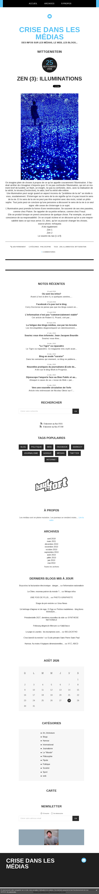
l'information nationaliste (73, 586)
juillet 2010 (51, 558)
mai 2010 (51, 563)
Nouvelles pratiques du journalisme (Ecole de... (51, 367)
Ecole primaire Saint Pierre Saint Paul (63, 638)
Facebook (62, 447)
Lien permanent (19, 247)
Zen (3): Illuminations (49, 79)
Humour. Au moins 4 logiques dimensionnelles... (44, 644)
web (49, 447)
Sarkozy (77, 447)
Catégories (79, 4)
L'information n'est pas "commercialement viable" (51, 315)
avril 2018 (51, 539)
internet (51, 460)
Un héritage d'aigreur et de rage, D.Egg (36, 609)
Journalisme (48, 748)
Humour (46, 741)
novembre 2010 (51, 547)
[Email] (49, 16)
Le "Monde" (48, 752)
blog (23, 447)
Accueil (33, 4)
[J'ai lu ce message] (97, 890)
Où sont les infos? (51, 294)
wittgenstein (80, 247)
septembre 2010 (51, 552)
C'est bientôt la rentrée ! (34, 638)
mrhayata (56, 224)
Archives (49, 4)
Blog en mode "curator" (51, 356)
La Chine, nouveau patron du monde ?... (44, 591)
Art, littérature (49, 733)
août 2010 (51, 555)
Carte (51, 790)
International (48, 745)
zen (60, 247)
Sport (45, 772)
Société (46, 768)
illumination (68, 247)
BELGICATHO (71, 632)
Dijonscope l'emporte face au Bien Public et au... (51, 377)
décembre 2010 (51, 544)
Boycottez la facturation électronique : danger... (39, 586)
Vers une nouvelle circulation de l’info (51, 387)
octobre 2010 (51, 549)
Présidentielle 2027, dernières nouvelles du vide (44, 618)
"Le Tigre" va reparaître (51, 346)
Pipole (45, 760)
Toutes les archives (51, 567)
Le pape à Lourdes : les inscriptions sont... (43, 632)
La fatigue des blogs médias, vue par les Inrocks (51, 325)
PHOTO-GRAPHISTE (63, 597)
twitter (74, 453)
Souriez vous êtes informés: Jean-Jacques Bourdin (51, 335)
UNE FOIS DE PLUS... (40, 597)
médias (60, 453)
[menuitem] (33, 3)
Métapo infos (70, 591)
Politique (46, 764)
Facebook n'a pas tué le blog (51, 304)
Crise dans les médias (49, 33)
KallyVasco (65, 626)
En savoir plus (11, 892)
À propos (66, 4)
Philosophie (45, 247)
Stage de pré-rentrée (45, 603)
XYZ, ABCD (73, 644)
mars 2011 (51, 541)
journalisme (31, 453)
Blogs (45, 737)
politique (36, 447)
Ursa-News (62, 603)
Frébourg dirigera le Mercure (45, 626)
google (47, 453)
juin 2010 (51, 560)
